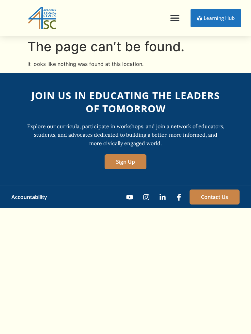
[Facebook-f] (179, 197)
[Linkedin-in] (163, 197)
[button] (175, 18)
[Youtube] (130, 197)
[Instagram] (146, 197)
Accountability (29, 197)
